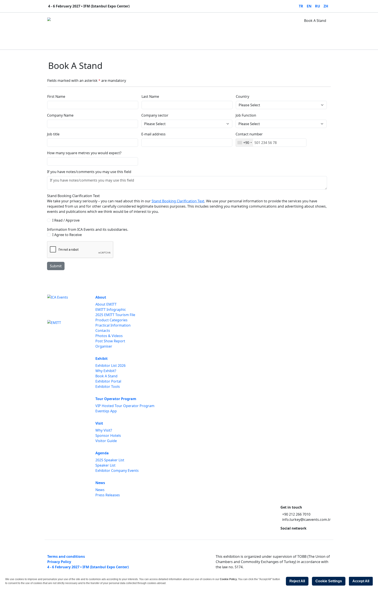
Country (242, 96)
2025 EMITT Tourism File (115, 314)
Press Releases (107, 495)
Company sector (154, 115)
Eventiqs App (106, 411)
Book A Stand (315, 20)
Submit (56, 266)
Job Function (246, 115)
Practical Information (113, 325)
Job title (53, 134)
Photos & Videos (109, 335)
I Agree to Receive (67, 234)
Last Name (150, 96)
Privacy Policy (59, 561)
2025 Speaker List (109, 460)
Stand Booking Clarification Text (73, 195)
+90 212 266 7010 (296, 514)
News (184, 20)
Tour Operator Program (122, 20)
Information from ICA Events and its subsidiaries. (87, 229)
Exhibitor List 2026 (110, 365)
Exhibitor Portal (108, 381)
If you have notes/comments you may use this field (89, 171)
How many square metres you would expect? (84, 152)
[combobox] (244, 143)
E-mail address (153, 134)
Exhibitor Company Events (117, 470)
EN (309, 6)
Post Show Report (110, 341)
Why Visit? (103, 430)
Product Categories (111, 320)
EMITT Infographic (110, 309)
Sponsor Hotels (108, 435)
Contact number (249, 134)
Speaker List (105, 465)
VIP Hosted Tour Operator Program (124, 405)
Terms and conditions (66, 556)
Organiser (103, 346)
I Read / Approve (66, 220)
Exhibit (90, 20)
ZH (326, 6)
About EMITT (106, 304)
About (74, 20)
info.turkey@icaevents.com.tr (306, 519)
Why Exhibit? (105, 370)
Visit (151, 20)
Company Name (60, 115)
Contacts (102, 330)
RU (317, 6)
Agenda (167, 20)
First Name (56, 96)
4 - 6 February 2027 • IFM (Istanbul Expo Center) (88, 567)
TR (301, 6)
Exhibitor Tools (107, 386)
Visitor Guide (106, 440)
